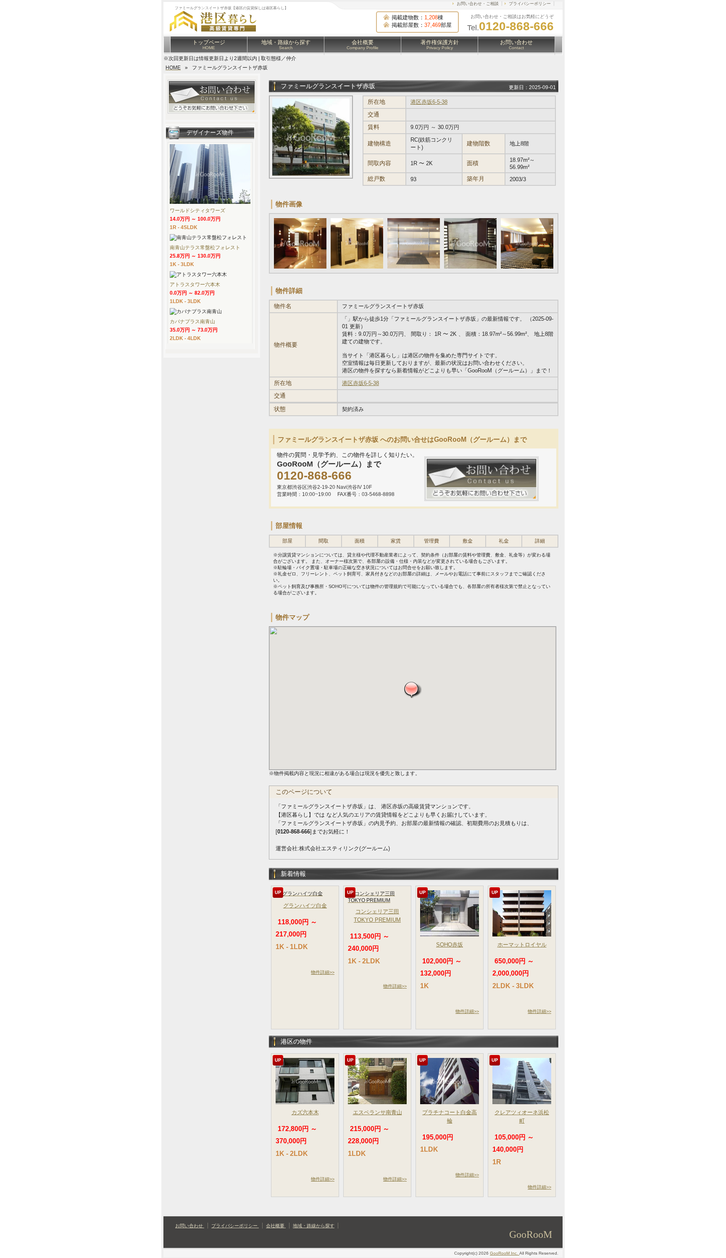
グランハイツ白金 (305, 905)
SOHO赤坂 (449, 945)
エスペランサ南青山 (377, 1112)
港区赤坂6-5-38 (428, 102)
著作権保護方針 (440, 44)
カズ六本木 (305, 1112)
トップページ (208, 44)
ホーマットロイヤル (522, 945)
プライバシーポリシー (530, 3)
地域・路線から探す (285, 44)
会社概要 (363, 44)
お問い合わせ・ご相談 (478, 3)
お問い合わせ (516, 44)
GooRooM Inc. (504, 1253)
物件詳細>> (322, 972)
